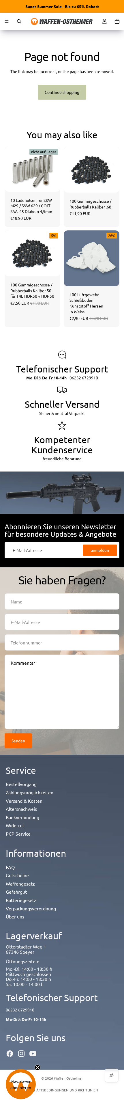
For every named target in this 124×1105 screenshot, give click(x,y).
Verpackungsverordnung (31, 908)
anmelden (100, 550)
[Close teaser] (37, 1067)
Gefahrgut (16, 892)
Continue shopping (62, 92)
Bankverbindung (22, 817)
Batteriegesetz (21, 900)
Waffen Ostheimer (68, 1078)
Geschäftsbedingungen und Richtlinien (62, 1090)
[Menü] (6, 21)
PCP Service (18, 833)
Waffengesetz (20, 883)
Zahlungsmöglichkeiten (29, 792)
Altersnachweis (21, 809)
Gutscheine (17, 875)
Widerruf (15, 825)
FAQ (10, 867)
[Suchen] (19, 21)
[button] (21, 1084)
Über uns (15, 916)
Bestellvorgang (21, 784)
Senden (18, 740)
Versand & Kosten (24, 801)
